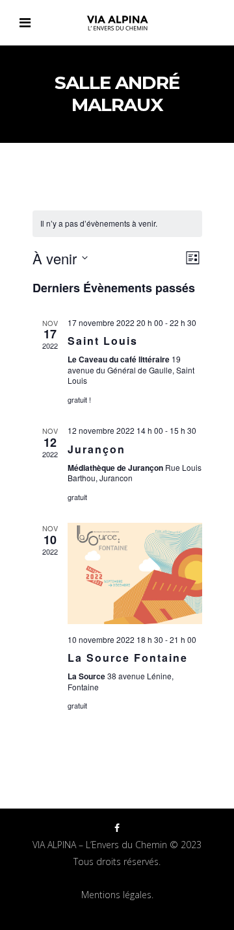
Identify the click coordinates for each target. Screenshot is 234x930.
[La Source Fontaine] (135, 573)
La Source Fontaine (128, 657)
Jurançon (96, 449)
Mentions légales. (117, 894)
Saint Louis (103, 340)
